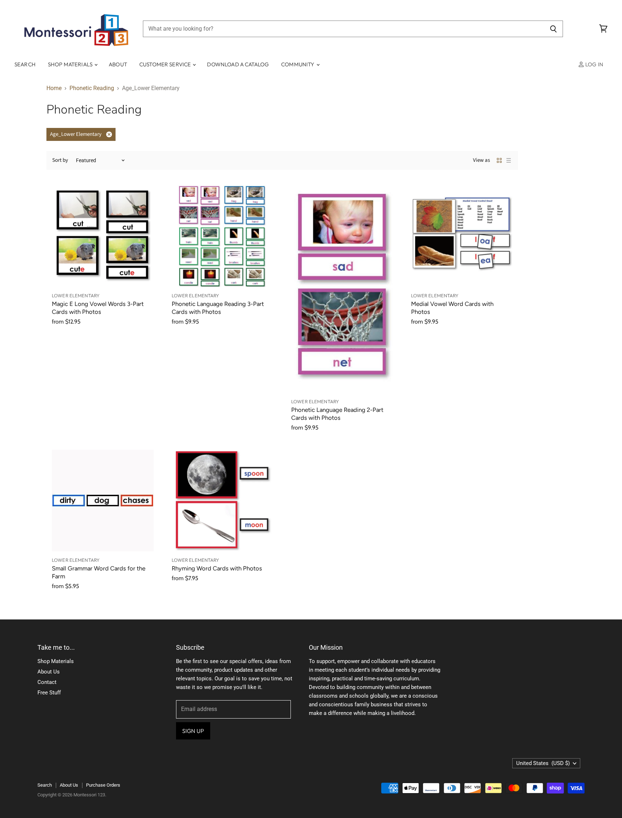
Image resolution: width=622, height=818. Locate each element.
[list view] (508, 160)
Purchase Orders (103, 785)
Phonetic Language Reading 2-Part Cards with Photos (337, 413)
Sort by (60, 160)
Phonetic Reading (91, 88)
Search (25, 64)
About (118, 64)
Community (298, 64)
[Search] (553, 29)
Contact (47, 682)
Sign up (193, 730)
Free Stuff (49, 692)
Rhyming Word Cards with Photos (217, 568)
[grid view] (499, 160)
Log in (593, 64)
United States (543, 763)
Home (54, 88)
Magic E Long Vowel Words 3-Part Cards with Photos (98, 307)
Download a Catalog (238, 64)
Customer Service (165, 64)
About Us (48, 671)
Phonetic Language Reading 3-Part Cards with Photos (218, 307)
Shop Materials (71, 64)
